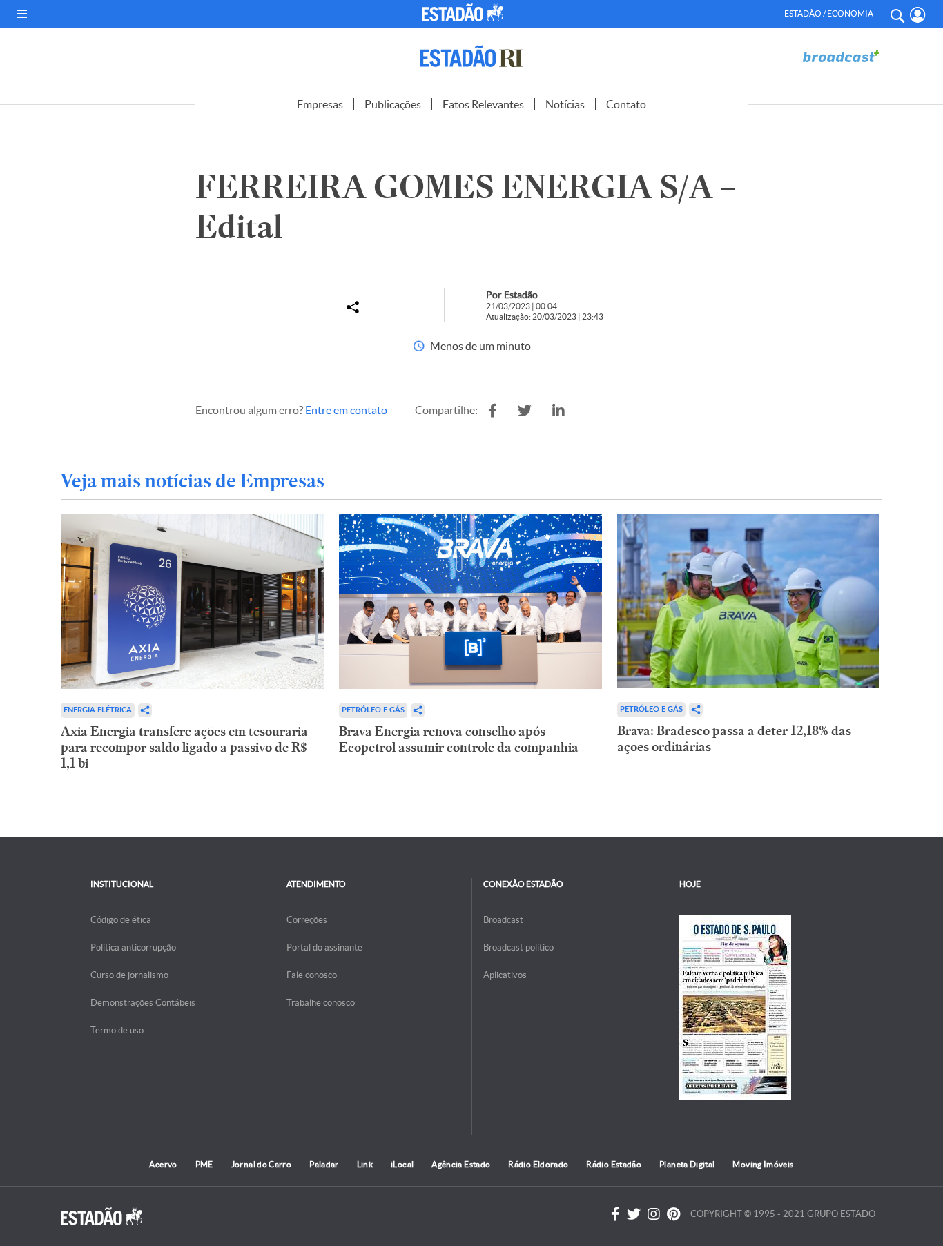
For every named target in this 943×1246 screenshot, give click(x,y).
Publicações (392, 104)
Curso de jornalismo (129, 975)
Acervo (163, 1164)
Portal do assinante (324, 947)
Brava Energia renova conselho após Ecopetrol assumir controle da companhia (459, 739)
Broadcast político (518, 947)
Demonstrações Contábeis (142, 1002)
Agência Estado (460, 1164)
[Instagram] (654, 1214)
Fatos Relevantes (483, 104)
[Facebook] (615, 1214)
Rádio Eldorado (538, 1164)
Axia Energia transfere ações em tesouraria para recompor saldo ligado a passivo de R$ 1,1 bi (184, 747)
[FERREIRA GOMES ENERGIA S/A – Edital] (492, 411)
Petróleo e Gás (373, 710)
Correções (306, 920)
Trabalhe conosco (320, 1002)
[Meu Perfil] (918, 15)
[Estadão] (465, 12)
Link (365, 1164)
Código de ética (120, 920)
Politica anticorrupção (133, 947)
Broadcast (503, 920)
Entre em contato (346, 410)
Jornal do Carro (261, 1164)
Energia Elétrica (98, 710)
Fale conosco (311, 975)
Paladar (324, 1164)
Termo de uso (117, 1030)
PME (204, 1164)
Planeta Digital (686, 1164)
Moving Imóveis (762, 1164)
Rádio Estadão (613, 1164)
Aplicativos (505, 975)
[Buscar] (896, 13)
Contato (626, 104)
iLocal (402, 1164)
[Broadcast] (840, 56)
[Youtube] (673, 1214)
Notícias (565, 104)
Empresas (320, 104)
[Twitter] (634, 1214)
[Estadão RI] (471, 56)
